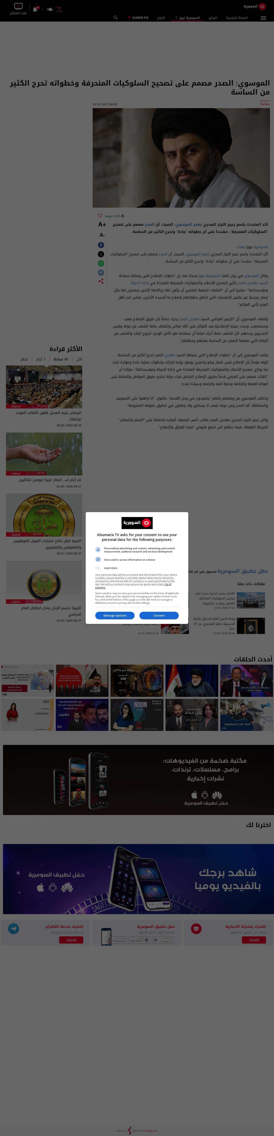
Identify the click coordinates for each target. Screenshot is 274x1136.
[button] (137, 568)
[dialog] (137, 568)
